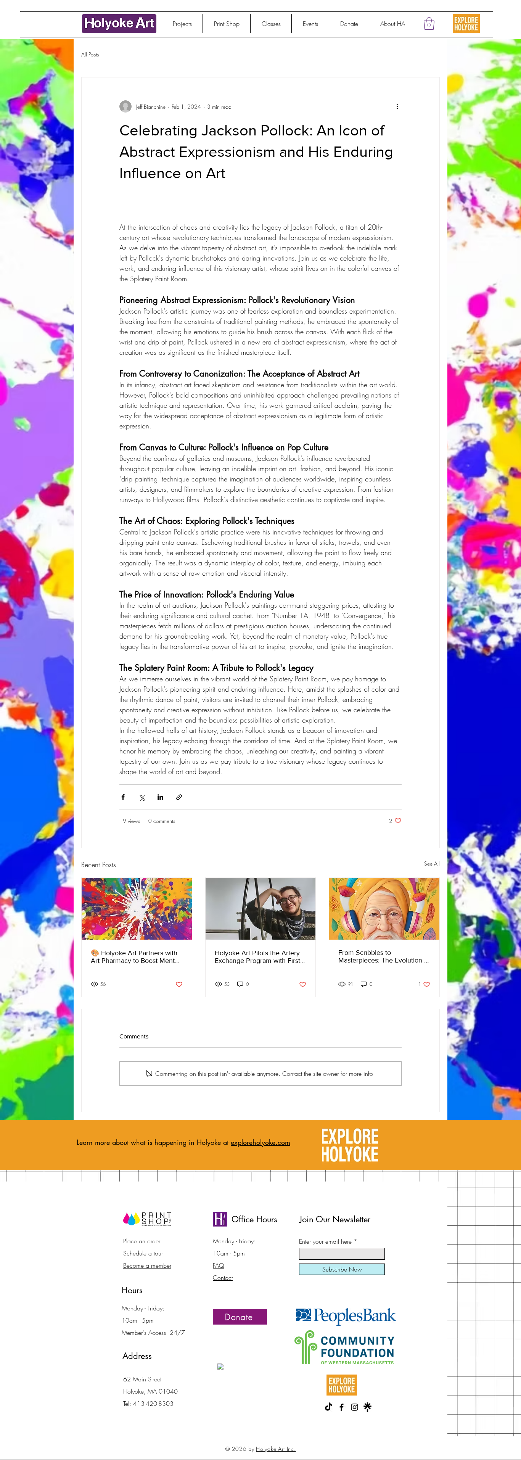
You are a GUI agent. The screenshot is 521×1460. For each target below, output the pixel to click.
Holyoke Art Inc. (276, 1448)
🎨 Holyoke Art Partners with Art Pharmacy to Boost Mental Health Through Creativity (135, 956)
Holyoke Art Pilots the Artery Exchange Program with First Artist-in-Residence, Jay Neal (257, 956)
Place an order (141, 1241)
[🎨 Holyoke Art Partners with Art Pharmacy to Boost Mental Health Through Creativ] (137, 909)
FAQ (218, 1265)
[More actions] (397, 106)
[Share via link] (179, 797)
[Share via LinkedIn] (160, 797)
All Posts (90, 54)
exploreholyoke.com (260, 1142)
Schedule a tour (143, 1253)
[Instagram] (354, 1407)
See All (432, 863)
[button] (182, 23)
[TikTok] (328, 1407)
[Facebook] (341, 1407)
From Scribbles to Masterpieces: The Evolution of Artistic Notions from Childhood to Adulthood (384, 956)
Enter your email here (325, 1241)
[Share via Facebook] (123, 797)
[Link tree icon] (367, 1407)
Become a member (147, 1265)
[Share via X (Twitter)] (141, 797)
